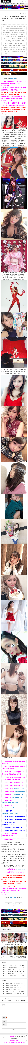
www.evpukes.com (17, 797)
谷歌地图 (15, 1038)
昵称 (5, 1018)
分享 (19, 903)
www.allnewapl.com (18, 827)
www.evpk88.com (20, 791)
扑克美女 (7, 3)
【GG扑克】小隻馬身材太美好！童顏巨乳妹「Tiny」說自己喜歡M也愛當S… (20, 944)
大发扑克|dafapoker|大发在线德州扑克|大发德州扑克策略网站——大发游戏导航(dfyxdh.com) (13, 83)
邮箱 (5, 1021)
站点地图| (21, 1036)
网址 (4, 1024)
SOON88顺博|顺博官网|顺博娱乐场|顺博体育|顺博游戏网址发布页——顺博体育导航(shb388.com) (13, 877)
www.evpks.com (18, 782)
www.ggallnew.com (19, 830)
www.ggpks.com (19, 872)
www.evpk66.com (19, 788)
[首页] (26, 1035)
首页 (3, 3)
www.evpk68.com (18, 794)
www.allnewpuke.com (8, 824)
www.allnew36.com (20, 816)
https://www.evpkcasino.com (10, 808)
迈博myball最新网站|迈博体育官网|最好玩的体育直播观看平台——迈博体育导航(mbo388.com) (13, 890)
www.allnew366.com (20, 819)
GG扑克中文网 (13, 897)
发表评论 (23, 13)
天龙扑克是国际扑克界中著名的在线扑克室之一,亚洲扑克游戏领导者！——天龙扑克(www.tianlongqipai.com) (13, 884)
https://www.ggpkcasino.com (10, 813)
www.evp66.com (18, 785)
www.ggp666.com (20, 869)
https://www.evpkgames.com (10, 802)
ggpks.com (13, 78)
